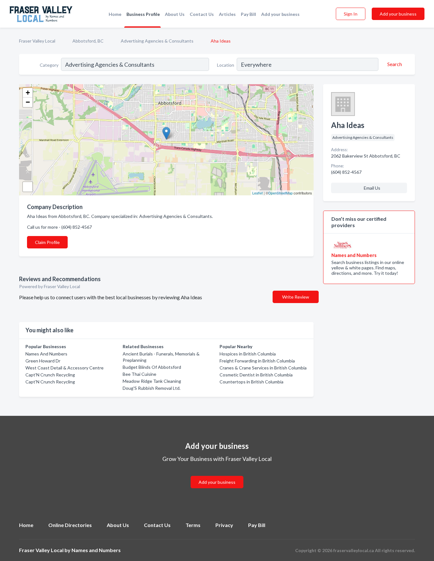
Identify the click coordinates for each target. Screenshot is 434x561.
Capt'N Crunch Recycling (50, 374)
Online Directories (70, 525)
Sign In (350, 14)
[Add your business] (217, 474)
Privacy (224, 525)
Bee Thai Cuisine (139, 374)
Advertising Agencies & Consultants (157, 41)
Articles (227, 14)
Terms (193, 525)
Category (49, 65)
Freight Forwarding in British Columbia (257, 360)
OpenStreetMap (280, 192)
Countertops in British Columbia (251, 381)
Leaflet (257, 192)
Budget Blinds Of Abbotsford (152, 367)
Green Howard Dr (42, 360)
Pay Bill (248, 14)
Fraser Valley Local (37, 41)
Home (115, 14)
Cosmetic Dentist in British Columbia (256, 374)
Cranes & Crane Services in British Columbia (263, 367)
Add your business (280, 14)
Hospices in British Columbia (248, 353)
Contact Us (202, 14)
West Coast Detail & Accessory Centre (64, 367)
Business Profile (143, 14)
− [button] (28, 102)
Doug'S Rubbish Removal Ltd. (151, 388)
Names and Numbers (96, 550)
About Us (175, 14)
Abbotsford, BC (88, 41)
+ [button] (28, 93)
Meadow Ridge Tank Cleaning (152, 381)
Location (225, 65)
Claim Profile (47, 242)
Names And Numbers (46, 353)
